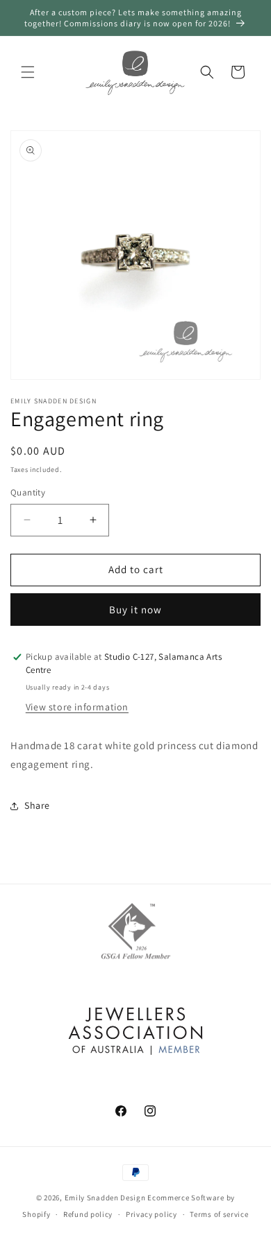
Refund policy (88, 1214)
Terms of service (219, 1214)
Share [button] (37, 805)
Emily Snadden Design (105, 1197)
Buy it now (135, 609)
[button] (28, 72)
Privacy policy (151, 1214)
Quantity (27, 492)
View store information (77, 707)
